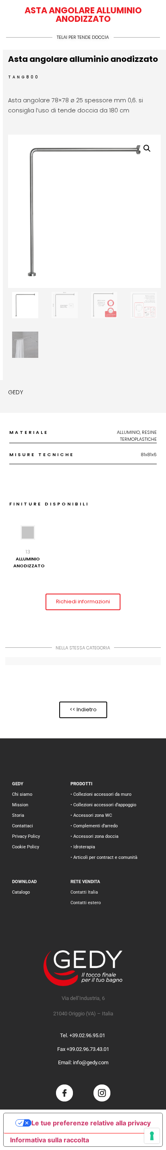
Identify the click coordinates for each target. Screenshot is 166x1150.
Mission (20, 805)
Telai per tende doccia (83, 37)
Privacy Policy (26, 836)
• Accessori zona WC (91, 815)
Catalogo (21, 892)
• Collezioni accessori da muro (101, 794)
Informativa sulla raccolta (49, 1140)
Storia (18, 815)
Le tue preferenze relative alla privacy (91, 1123)
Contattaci (22, 826)
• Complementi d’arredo (94, 826)
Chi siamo (22, 794)
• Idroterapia (83, 847)
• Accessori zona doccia (94, 836)
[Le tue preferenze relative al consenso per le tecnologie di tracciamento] (152, 1136)
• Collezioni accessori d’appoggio (103, 805)
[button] (147, 148)
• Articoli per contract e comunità (104, 857)
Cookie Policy (25, 847)
